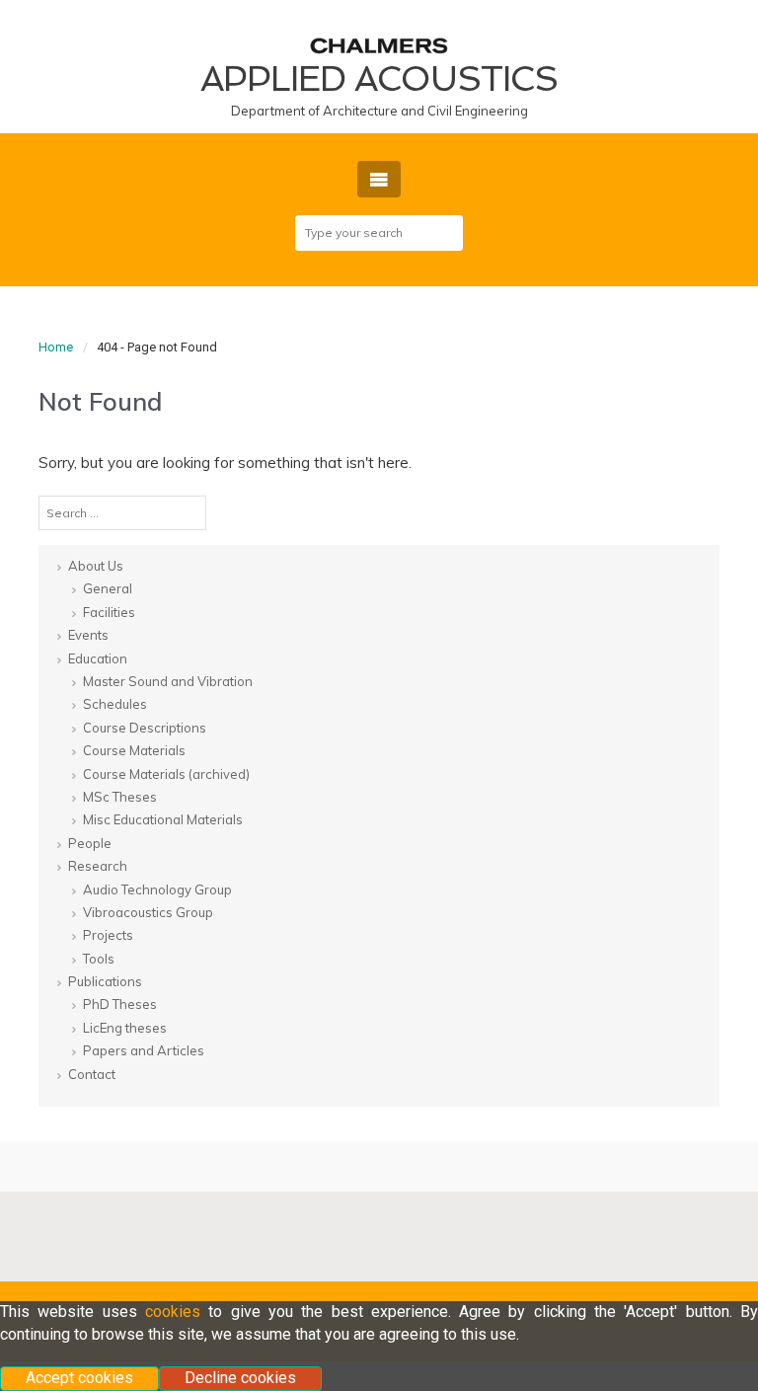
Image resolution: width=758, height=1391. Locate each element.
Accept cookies (79, 1377)
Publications (105, 981)
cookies (172, 1311)
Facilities (109, 612)
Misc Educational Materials (163, 819)
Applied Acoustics (378, 78)
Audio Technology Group (157, 889)
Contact (91, 1074)
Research (97, 866)
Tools (98, 958)
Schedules (115, 704)
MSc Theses (120, 797)
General (107, 588)
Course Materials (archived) (166, 774)
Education (97, 658)
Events (88, 635)
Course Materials (134, 750)
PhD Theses (120, 1004)
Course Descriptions (144, 727)
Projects (108, 935)
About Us (95, 566)
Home (55, 347)
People (90, 843)
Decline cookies (240, 1377)
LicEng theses (125, 1028)
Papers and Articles (143, 1050)
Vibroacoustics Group (148, 912)
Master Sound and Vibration (168, 681)
